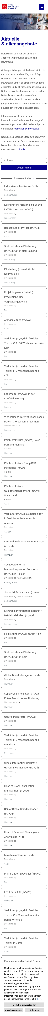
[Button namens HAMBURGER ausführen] (41, 7)
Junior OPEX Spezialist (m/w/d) (22, 592)
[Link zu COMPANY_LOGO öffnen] (10, 7)
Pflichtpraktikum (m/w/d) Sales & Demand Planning (23, 442)
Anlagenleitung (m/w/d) (17, 320)
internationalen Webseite (26, 128)
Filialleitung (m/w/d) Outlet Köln (22, 633)
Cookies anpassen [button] (13, 1010)
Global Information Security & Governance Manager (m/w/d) (21, 765)
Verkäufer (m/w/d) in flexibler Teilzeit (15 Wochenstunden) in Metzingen (22, 740)
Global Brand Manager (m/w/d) (22, 675)
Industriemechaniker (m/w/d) (21, 186)
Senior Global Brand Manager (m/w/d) (21, 811)
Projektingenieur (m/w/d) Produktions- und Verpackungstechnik (18, 297)
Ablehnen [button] (34, 1010)
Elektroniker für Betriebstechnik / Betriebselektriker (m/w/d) (23, 613)
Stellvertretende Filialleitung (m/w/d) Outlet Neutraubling (20, 248)
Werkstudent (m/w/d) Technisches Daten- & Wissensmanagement (24, 419)
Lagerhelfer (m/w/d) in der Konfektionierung (19, 396)
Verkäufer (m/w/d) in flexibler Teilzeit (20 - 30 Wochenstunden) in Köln (24, 343)
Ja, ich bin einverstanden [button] (24, 1005)
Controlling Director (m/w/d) (20, 716)
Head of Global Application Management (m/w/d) (19, 788)
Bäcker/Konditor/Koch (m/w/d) (22, 227)
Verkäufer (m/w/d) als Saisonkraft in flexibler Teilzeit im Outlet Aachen (23, 518)
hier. (39, 998)
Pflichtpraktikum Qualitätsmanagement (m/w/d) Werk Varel (22, 491)
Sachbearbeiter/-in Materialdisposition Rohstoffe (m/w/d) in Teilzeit (21, 569)
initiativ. (21, 149)
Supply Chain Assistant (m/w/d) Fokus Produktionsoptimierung (22, 696)
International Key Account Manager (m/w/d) (24, 544)
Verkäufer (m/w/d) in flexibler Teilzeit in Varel (21, 940)
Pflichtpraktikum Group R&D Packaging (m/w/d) (20, 465)
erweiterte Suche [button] (22, 178)
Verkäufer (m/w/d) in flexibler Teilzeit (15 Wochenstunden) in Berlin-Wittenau (22, 915)
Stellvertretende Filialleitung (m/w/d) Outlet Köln (20, 654)
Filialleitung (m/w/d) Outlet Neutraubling (19, 271)
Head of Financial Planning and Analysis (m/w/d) (22, 834)
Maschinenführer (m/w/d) (19, 855)
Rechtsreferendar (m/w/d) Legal (22, 961)
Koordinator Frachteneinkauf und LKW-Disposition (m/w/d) (23, 207)
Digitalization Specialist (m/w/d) (22, 873)
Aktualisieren (24, 167)
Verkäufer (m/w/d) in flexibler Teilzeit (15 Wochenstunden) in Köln (22, 371)
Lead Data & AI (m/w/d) (17, 892)
